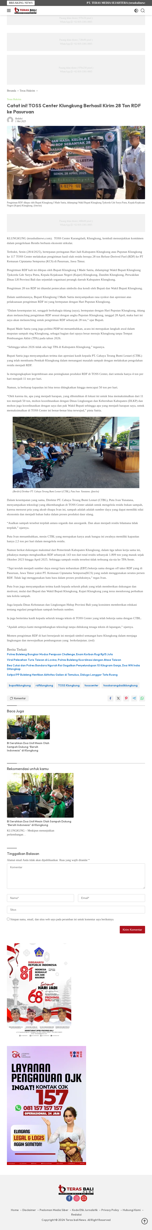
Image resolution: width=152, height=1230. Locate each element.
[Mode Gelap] (136, 10)
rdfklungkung (44, 685)
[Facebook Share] (110, 698)
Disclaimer (29, 1210)
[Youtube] (84, 1198)
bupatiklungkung (20, 685)
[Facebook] (69, 1198)
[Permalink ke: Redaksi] (10, 119)
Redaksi (19, 118)
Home (15, 1210)
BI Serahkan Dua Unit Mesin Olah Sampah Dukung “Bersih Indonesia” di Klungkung (28, 746)
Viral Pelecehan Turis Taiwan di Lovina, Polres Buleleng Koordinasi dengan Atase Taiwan (64, 660)
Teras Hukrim (14, 99)
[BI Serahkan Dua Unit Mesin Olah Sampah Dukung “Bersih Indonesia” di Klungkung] (28, 727)
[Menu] (9, 10)
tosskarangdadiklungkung (120, 685)
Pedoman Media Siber (54, 1210)
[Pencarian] (143, 10)
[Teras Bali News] (25, 10)
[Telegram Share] (134, 698)
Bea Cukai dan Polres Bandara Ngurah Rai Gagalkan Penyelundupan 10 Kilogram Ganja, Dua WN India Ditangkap (73, 667)
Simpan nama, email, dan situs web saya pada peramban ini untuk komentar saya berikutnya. (62, 919)
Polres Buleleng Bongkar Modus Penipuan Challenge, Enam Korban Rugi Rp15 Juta (60, 654)
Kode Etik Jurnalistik (85, 1210)
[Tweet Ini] (118, 698)
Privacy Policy (110, 1210)
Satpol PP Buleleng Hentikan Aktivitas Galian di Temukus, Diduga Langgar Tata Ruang (62, 674)
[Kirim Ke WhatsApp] (142, 698)
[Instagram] (76, 1198)
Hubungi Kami (132, 1210)
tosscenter (91, 685)
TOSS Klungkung (69, 685)
